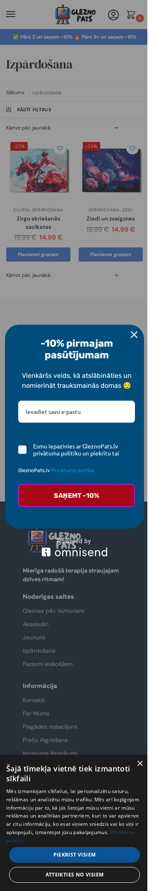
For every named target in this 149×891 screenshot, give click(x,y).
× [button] (140, 764)
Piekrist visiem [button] (74, 854)
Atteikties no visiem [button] (75, 874)
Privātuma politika (72, 470)
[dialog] (74, 823)
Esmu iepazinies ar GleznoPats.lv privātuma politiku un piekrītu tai (76, 450)
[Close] (134, 335)
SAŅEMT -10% (76, 495)
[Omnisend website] (74, 547)
